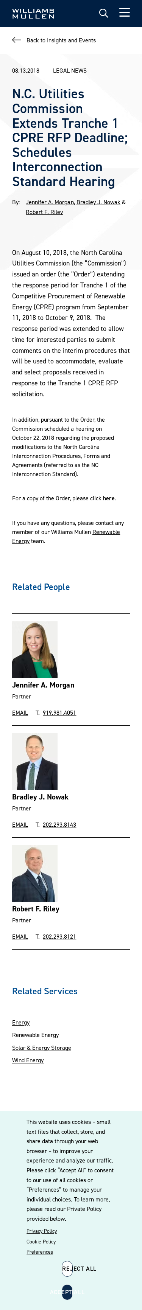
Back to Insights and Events (61, 40)
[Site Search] (103, 13)
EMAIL (20, 712)
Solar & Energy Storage (41, 1047)
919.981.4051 (59, 712)
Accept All (67, 1292)
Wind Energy (28, 1060)
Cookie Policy (41, 1242)
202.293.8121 (59, 936)
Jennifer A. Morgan (50, 202)
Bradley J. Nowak (98, 202)
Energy (21, 1022)
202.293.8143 (59, 824)
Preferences (40, 1252)
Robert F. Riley (44, 212)
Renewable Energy (35, 1034)
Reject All (67, 1268)
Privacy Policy (41, 1231)
